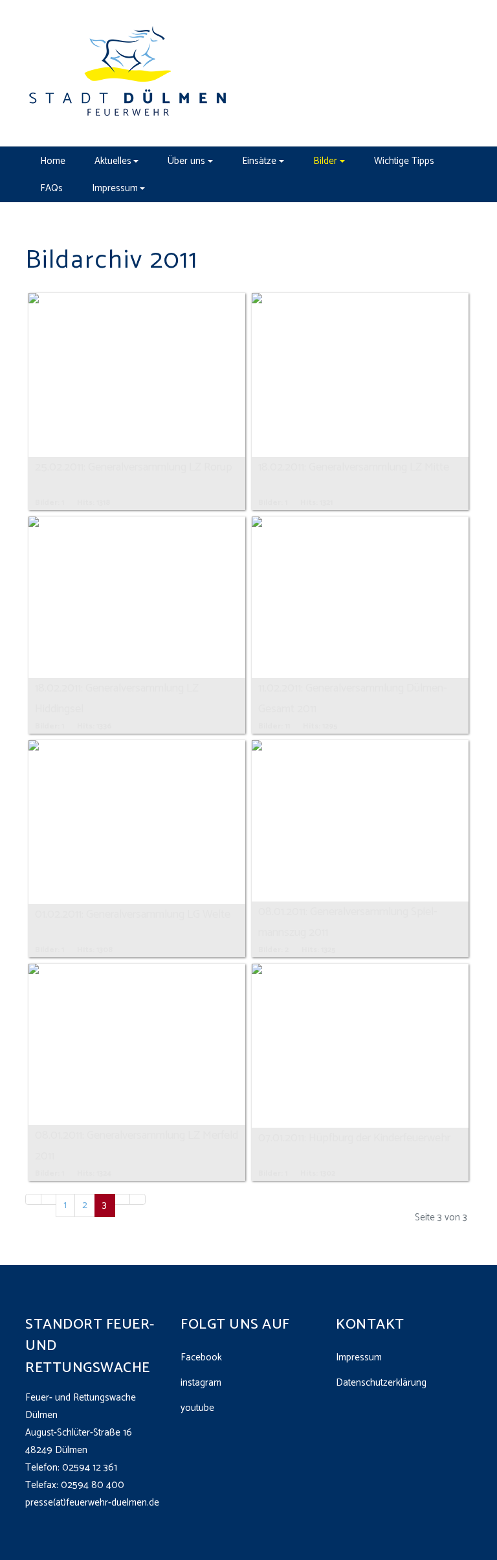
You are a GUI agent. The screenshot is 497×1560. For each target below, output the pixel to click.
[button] (116, 160)
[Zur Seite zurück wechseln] (49, 1199)
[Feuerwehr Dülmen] (128, 73)
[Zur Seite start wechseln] (33, 1199)
